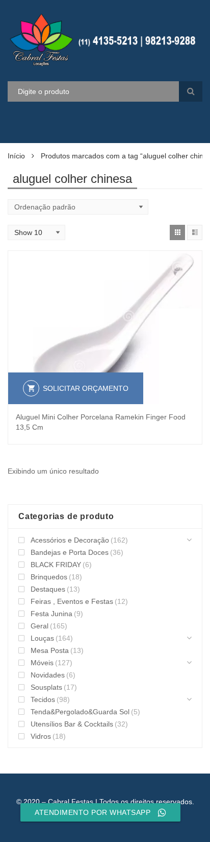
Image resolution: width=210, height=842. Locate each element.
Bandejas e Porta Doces (70, 552)
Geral (39, 626)
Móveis (42, 663)
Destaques (48, 589)
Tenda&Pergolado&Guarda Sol (80, 712)
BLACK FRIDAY (56, 564)
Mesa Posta (50, 650)
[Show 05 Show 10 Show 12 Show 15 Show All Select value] (36, 232)
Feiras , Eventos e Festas (72, 601)
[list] (194, 232)
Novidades (48, 675)
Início (16, 156)
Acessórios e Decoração (70, 540)
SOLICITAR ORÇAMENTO (85, 388)
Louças (42, 638)
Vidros (41, 736)
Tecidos (43, 699)
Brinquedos (49, 577)
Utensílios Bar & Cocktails (72, 724)
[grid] (177, 232)
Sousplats (46, 687)
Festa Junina (51, 614)
